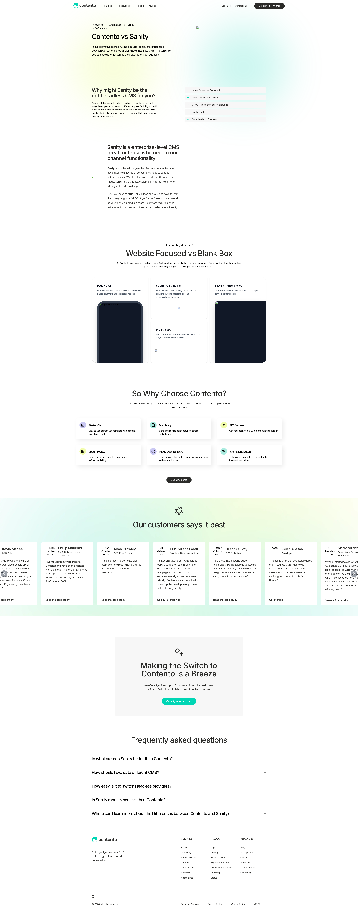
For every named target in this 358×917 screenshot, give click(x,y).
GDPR (257, 904)
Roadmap (216, 872)
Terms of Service (190, 904)
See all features (179, 480)
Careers (185, 862)
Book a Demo (218, 857)
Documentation (248, 867)
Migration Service (220, 862)
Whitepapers (246, 852)
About (184, 847)
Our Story (186, 852)
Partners (185, 872)
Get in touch (187, 867)
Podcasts (245, 862)
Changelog (245, 872)
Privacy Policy (215, 904)
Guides (243, 857)
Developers (154, 5)
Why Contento (188, 857)
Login (213, 847)
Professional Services (222, 867)
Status (214, 877)
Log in (225, 5)
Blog (242, 847)
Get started (269, 5)
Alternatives (115, 24)
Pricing (140, 5)
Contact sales (242, 5)
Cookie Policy (238, 904)
